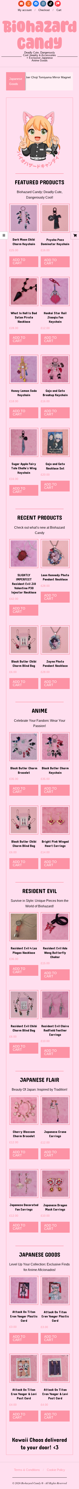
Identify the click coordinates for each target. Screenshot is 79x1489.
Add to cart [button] (19, 261)
